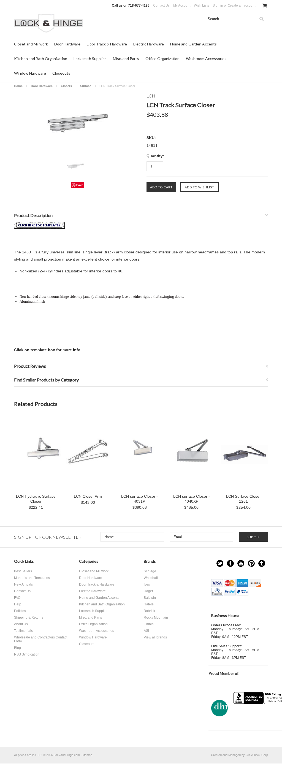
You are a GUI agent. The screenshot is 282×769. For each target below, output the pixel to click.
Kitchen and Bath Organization (40, 58)
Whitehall (151, 578)
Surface (85, 86)
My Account (181, 5)
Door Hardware (67, 44)
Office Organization (162, 58)
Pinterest (251, 563)
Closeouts (61, 73)
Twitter (219, 563)
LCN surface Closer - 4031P (139, 498)
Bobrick (149, 611)
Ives (147, 584)
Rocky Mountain (156, 617)
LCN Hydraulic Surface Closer (36, 498)
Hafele (149, 604)
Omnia (149, 624)
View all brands (155, 637)
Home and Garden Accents (193, 44)
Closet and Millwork (31, 44)
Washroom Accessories (206, 58)
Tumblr (261, 563)
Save (79, 185)
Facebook (230, 563)
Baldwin (150, 598)
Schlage (150, 571)
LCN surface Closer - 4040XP (191, 498)
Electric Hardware (148, 44)
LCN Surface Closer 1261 (243, 498)
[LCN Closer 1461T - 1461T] (39, 227)
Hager (148, 591)
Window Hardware (30, 73)
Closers (66, 86)
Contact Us (161, 5)
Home (18, 86)
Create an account (241, 5)
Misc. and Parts (126, 58)
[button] (261, 715)
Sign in (218, 5)
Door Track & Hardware (107, 44)
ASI (146, 631)
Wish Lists (201, 5)
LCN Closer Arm (88, 496)
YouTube (240, 563)
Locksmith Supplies (90, 58)
